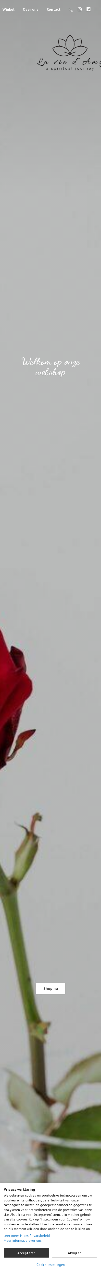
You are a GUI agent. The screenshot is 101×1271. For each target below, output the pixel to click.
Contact (54, 9)
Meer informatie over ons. (23, 1240)
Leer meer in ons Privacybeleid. (27, 1235)
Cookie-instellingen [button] (51, 1264)
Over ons (30, 9)
